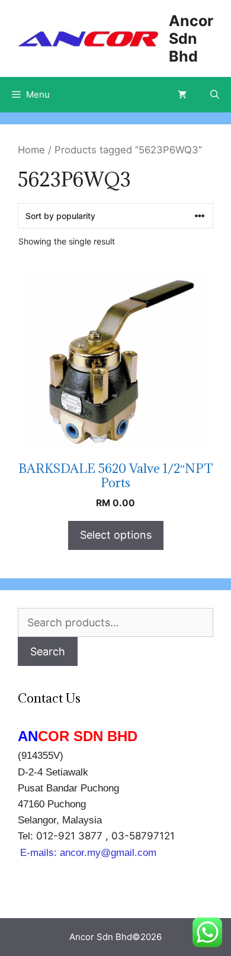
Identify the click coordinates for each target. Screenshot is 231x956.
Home (31, 150)
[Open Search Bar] (214, 94)
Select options (116, 535)
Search (47, 651)
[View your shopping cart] (182, 94)
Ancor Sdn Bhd (191, 38)
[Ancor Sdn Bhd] (88, 38)
